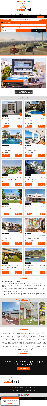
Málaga (9, 22)
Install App (40, 16)
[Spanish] (20, 2)
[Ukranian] (29, 2)
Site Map (45, 398)
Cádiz (5, 22)
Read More (23, 353)
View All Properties (38, 30)
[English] (18, 2)
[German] (24, 2)
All (2, 22)
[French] (27, 2)
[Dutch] (22, 2)
